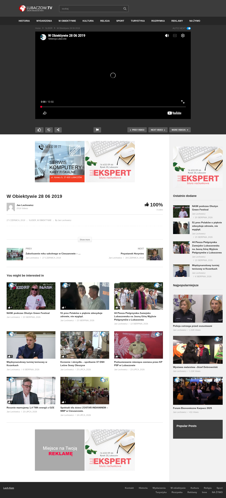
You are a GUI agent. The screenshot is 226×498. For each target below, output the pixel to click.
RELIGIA (105, 21)
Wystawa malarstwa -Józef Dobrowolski (195, 367)
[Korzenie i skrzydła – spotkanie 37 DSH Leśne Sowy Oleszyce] (84, 345)
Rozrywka (177, 492)
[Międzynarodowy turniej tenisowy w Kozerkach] (31, 345)
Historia (143, 488)
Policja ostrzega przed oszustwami (192, 326)
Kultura (195, 488)
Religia (208, 488)
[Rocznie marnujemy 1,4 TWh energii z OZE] (31, 390)
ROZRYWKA (158, 21)
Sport (220, 488)
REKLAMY (177, 21)
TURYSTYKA (138, 21)
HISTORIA (24, 21)
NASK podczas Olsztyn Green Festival (28, 313)
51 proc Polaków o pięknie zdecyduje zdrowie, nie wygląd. (207, 226)
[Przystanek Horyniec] (125, 257)
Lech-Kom (8, 488)
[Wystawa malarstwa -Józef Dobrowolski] (198, 350)
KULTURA (88, 21)
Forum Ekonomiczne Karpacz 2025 (192, 408)
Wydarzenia (159, 488)
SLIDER (48, 28)
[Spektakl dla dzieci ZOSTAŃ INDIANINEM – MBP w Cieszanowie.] (84, 390)
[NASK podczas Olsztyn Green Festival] (31, 296)
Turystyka (161, 492)
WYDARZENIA (44, 21)
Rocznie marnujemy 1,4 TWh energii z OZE (30, 407)
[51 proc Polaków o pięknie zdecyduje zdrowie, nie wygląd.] (84, 296)
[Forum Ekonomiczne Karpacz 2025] (198, 391)
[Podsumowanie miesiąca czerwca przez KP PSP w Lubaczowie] (138, 345)
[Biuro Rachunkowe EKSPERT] (110, 181)
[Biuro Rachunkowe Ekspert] (198, 187)
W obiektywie (178, 488)
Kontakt (129, 488)
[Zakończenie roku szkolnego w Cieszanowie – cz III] (44, 257)
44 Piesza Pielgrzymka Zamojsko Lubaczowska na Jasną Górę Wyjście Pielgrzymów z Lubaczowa (135, 316)
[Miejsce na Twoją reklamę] (60, 470)
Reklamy (192, 492)
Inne (204, 492)
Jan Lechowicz (25, 205)
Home (38, 28)
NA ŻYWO (194, 21)
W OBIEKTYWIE (67, 21)
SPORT (120, 21)
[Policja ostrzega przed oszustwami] (198, 309)
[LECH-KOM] (60, 181)
